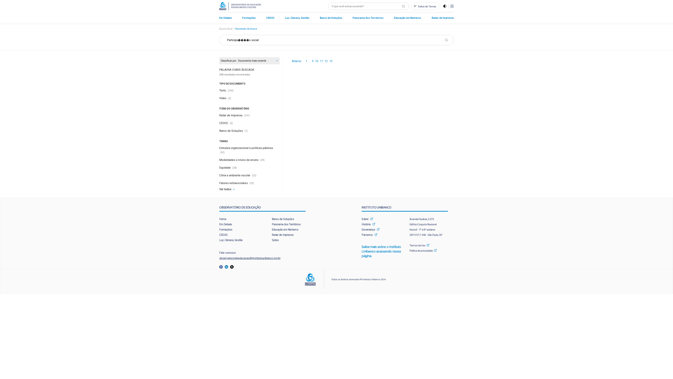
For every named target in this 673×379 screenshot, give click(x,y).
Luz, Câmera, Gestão (231, 240)
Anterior (296, 61)
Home (222, 219)
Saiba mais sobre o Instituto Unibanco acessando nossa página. (381, 251)
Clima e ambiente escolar (237, 175)
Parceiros (367, 235)
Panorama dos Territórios (286, 224)
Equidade (228, 167)
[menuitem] (225, 17)
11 (321, 61)
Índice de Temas (427, 6)
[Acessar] (452, 6)
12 (326, 61)
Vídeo (225, 98)
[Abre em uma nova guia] (222, 266)
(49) (262, 160)
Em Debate (225, 224)
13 (330, 61)
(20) (251, 183)
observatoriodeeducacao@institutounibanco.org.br (250, 258)
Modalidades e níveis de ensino (242, 160)
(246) (231, 90)
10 (316, 61)
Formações (225, 229)
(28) (234, 167)
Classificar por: (229, 60)
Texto (226, 90)
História (366, 224)
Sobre (275, 240)
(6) (231, 123)
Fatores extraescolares (236, 183)
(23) (254, 175)
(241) (247, 115)
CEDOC (226, 123)
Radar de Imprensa (234, 115)
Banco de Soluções (233, 130)
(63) (222, 152)
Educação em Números (285, 229)
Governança (368, 229)
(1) (246, 130)
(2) (229, 98)
